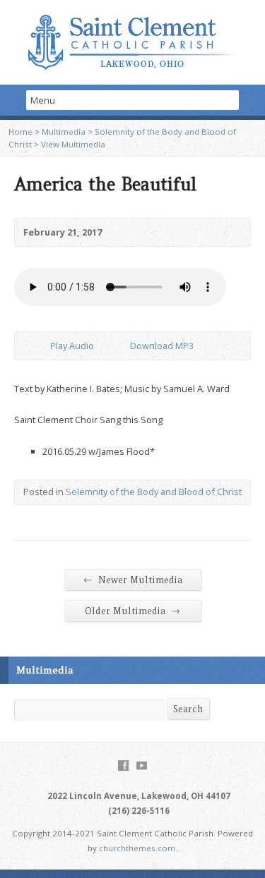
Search (188, 709)
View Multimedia (73, 144)
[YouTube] (141, 765)
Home (20, 131)
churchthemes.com (137, 848)
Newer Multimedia (132, 579)
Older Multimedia (132, 610)
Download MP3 (162, 345)
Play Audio (38, 346)
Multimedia (64, 131)
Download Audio (118, 346)
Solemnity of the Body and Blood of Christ (154, 491)
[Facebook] (123, 765)
